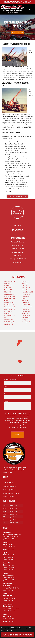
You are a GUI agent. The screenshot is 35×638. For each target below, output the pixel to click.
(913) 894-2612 (9, 549)
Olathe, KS (7, 287)
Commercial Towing (17, 248)
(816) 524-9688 (26, 2)
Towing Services (8, 496)
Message (7, 401)
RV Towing (17, 255)
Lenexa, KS (7, 283)
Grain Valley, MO (9, 322)
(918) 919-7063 (9, 600)
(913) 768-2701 (26, 4)
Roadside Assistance (17, 242)
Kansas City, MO (9, 302)
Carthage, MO (26, 302)
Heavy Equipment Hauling (11, 493)
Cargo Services (17, 262)
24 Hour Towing (8, 483)
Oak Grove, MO (8, 324)
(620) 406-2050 (10, 611)
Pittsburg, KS (26, 294)
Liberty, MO (7, 313)
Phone (6, 394)
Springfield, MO (26, 315)
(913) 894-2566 (9, 580)
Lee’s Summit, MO (9, 309)
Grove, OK (25, 290)
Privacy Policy (10, 470)
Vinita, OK (25, 285)
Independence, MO (10, 307)
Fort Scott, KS (26, 322)
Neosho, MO (25, 300)
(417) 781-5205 (9, 559)
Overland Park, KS (9, 281)
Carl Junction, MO (27, 307)
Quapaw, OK (25, 281)
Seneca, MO (25, 309)
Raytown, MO (8, 311)
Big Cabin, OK (26, 287)
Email (6, 386)
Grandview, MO (8, 320)
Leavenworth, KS (9, 298)
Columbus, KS (26, 296)
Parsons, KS (25, 317)
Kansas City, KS (9, 294)
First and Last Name (10, 379)
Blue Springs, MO (9, 305)
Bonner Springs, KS (10, 296)
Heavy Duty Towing (17, 245)
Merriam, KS (8, 290)
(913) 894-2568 (9, 570)
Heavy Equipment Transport (17, 259)
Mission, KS (7, 292)
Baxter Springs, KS (27, 292)
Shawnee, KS (8, 285)
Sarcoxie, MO (26, 311)
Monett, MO (25, 313)
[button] (20, 362)
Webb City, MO (26, 305)
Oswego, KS (25, 320)
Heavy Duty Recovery (17, 252)
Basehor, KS (8, 300)
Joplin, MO (25, 298)
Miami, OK (25, 283)
